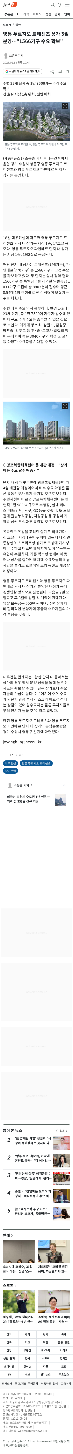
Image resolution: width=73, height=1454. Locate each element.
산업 (9, 1350)
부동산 (7, 25)
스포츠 (8, 1285)
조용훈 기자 (16, 56)
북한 (45, 1342)
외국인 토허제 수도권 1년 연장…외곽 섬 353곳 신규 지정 (28, 799)
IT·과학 (45, 1350)
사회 (27, 1334)
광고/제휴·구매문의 (26, 1383)
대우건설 (10, 763)
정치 (9, 1334)
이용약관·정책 (49, 1383)
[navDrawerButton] (67, 4)
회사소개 (7, 1383)
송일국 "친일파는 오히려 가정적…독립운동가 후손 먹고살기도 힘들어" (33, 1196)
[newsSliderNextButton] (66, 1131)
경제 (45, 1334)
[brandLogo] (10, 4)
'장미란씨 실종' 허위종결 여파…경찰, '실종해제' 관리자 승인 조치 (33, 1178)
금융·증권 (64, 1342)
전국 (9, 1342)
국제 (63, 1334)
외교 (27, 1342)
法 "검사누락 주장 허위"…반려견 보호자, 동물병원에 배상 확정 (32, 1213)
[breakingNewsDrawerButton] (59, 4)
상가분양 (10, 770)
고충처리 (66, 1383)
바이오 (64, 1350)
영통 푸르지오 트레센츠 (36, 763)
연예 (6, 1235)
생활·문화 (9, 1358)
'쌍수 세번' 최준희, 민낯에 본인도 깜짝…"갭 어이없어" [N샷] (33, 1160)
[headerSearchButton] (53, 4)
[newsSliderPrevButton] (57, 1131)
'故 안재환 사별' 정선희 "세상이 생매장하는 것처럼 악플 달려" (33, 1143)
